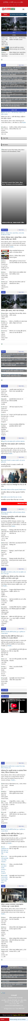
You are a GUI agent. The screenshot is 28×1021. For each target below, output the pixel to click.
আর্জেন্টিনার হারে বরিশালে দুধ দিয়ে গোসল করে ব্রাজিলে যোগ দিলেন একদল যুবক (13, 577)
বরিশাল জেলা (4, 230)
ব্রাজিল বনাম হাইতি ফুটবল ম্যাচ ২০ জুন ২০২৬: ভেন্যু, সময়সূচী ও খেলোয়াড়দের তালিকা (17, 618)
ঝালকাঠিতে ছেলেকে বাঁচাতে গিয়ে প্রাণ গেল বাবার (12, 499)
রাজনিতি (3, 628)
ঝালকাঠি (3, 457)
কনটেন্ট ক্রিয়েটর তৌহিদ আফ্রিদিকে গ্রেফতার (12, 371)
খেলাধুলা (3, 569)
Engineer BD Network (19, 1015)
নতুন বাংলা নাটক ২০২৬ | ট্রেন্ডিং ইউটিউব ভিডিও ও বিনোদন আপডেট (13, 364)
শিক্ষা (3, 763)
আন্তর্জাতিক (4, 386)
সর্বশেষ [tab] (14, 32)
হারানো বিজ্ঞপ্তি (5, 981)
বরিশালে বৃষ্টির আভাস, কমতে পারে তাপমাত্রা (13, 29)
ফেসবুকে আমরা (5, 138)
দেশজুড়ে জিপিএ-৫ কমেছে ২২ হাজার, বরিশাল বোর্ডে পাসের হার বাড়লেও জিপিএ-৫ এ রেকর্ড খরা (17, 802)
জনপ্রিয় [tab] (14, 35)
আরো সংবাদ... (22, 65)
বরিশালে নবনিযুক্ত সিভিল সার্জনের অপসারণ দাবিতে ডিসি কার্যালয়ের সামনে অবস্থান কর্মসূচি (18, 940)
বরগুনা (3, 438)
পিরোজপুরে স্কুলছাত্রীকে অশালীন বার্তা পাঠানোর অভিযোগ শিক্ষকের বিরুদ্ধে (13, 517)
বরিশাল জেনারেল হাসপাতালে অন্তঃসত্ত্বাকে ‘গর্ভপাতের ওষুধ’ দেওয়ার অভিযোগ (12, 905)
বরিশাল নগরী (14, 110)
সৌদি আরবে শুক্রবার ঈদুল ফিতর (15, 407)
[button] (3, 24)
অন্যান (3, 292)
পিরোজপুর (4, 509)
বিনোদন (3, 351)
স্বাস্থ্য (3, 886)
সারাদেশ (3, 65)
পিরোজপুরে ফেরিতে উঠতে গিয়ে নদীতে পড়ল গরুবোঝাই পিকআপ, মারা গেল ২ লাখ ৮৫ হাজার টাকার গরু (17, 531)
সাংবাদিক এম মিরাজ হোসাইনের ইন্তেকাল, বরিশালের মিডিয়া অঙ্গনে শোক (13, 976)
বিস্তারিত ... (12, 247)
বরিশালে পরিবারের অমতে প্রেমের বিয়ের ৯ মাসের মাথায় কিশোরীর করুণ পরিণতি (13, 238)
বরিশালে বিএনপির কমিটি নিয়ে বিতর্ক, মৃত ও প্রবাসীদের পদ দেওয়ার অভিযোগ (12, 637)
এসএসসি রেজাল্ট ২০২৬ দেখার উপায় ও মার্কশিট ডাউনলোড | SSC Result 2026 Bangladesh (17, 814)
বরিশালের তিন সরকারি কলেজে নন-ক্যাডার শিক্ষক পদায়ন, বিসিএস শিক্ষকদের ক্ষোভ (14, 771)
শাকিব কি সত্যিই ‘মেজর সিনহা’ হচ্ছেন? (11, 376)
